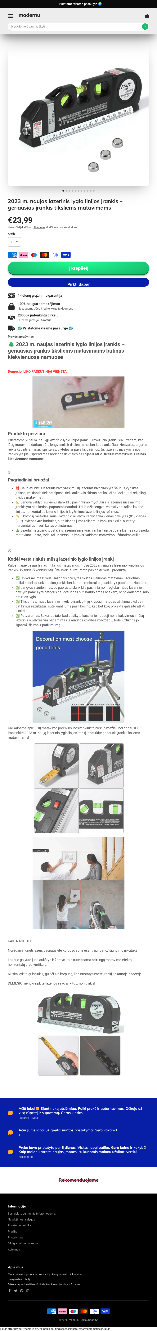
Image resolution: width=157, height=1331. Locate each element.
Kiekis (11, 233)
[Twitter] (15, 1291)
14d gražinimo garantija (23, 1243)
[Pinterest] (21, 1291)
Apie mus (14, 1249)
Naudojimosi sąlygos (21, 1219)
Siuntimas (39, 227)
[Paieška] (145, 26)
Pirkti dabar (78, 284)
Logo (29, 16)
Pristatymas (15, 1237)
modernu (74, 1319)
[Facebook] (9, 1291)
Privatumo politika (19, 1225)
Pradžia (12, 1231)
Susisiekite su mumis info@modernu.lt (32, 1213)
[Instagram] (27, 1291)
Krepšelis (147, 16)
